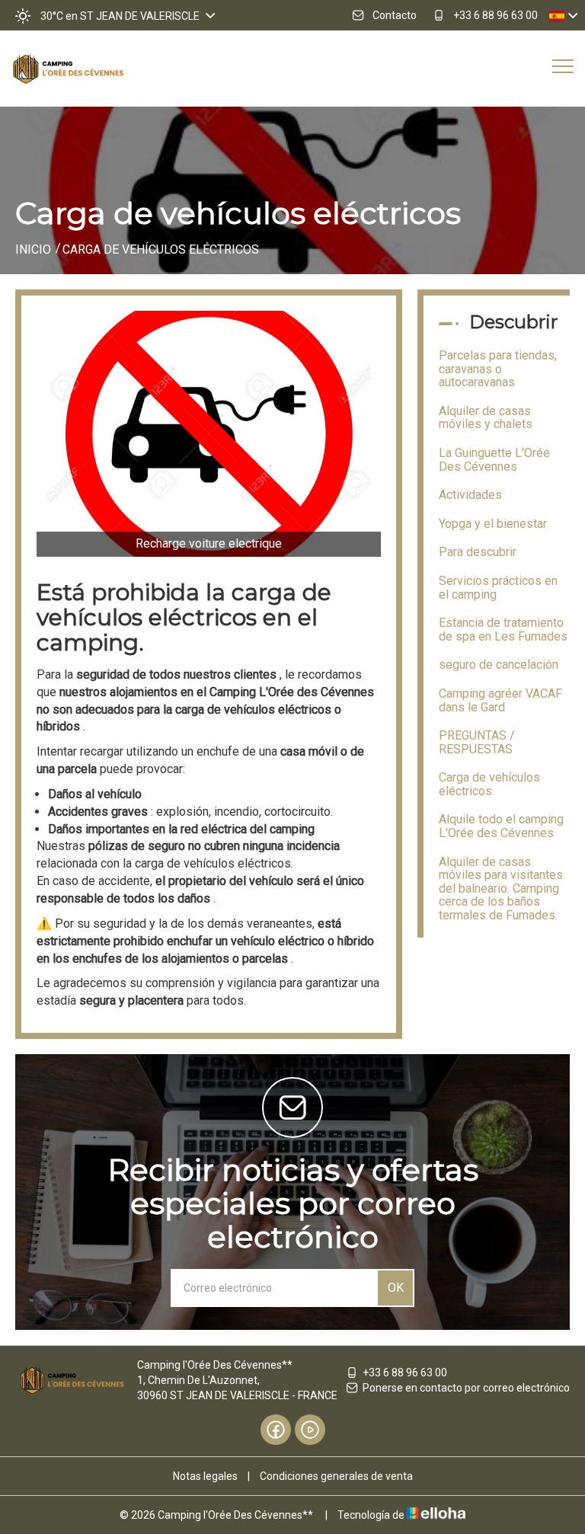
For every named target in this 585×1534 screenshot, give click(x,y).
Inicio (33, 249)
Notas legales (205, 1476)
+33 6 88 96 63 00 (405, 1372)
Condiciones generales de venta (336, 1476)
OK (396, 1287)
